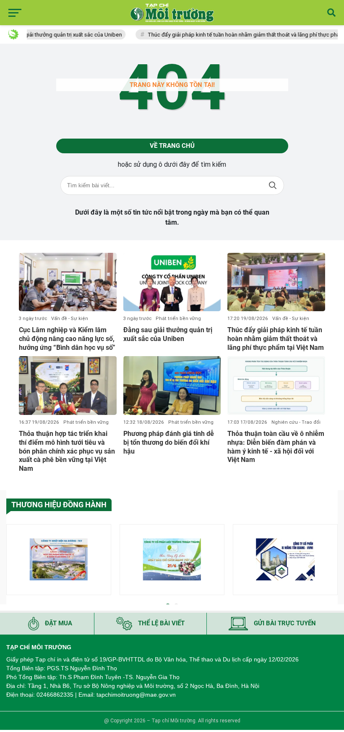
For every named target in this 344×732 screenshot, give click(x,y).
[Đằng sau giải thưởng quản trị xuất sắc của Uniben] (172, 282)
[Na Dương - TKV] (58, 559)
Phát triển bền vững (178, 318)
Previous (12, 561)
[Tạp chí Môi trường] (172, 12)
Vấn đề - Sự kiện (69, 318)
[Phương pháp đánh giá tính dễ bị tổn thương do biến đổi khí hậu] (172, 385)
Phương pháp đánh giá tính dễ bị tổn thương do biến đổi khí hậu (168, 442)
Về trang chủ (172, 146)
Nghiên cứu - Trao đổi (296, 422)
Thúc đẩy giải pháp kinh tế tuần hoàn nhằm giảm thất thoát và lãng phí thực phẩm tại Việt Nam (275, 339)
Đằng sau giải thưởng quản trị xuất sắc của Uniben (167, 334)
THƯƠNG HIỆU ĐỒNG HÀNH (59, 504)
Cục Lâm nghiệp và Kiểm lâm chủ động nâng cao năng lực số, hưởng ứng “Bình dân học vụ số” (67, 339)
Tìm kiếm (272, 185)
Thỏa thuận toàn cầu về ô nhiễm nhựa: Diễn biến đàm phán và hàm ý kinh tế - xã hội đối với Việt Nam (275, 447)
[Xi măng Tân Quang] (285, 559)
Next (331, 561)
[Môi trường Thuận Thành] (172, 559)
